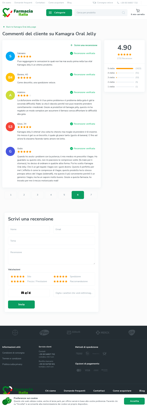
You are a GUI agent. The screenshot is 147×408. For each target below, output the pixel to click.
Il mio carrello (138, 14)
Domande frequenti (23, 3)
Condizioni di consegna (13, 352)
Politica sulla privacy (12, 364)
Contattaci (40, 3)
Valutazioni (14, 269)
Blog (69, 3)
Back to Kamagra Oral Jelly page (21, 27)
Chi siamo (6, 3)
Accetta (134, 401)
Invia (21, 304)
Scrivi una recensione (85, 45)
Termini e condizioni (11, 358)
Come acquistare (56, 3)
